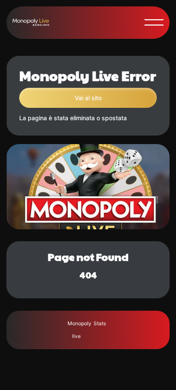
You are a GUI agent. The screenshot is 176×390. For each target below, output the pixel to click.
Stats (100, 323)
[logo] (34, 22)
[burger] (154, 22)
